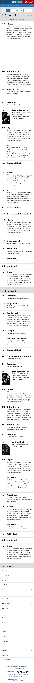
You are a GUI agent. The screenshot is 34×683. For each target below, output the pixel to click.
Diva (3, 613)
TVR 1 (3, 594)
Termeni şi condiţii (10, 674)
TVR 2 (3, 645)
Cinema (3, 5)
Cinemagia (17, 2)
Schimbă (30, 15)
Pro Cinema (5, 575)
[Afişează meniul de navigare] (28, 5)
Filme (12, 5)
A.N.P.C (22, 676)
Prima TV (4, 636)
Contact (19, 674)
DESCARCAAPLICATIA (30, 2)
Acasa (4, 627)
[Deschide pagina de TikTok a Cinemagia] (27, 672)
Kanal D (4, 632)
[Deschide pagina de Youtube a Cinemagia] (24, 672)
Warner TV (5, 608)
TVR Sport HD (6, 660)
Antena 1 (4, 580)
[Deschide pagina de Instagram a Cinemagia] (21, 672)
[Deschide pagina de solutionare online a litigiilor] (21, 679)
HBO (3, 617)
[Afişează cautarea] (32, 5)
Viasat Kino (5, 641)
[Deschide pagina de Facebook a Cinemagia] (18, 672)
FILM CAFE (5, 585)
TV (8, 5)
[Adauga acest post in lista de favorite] (3, 15)
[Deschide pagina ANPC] (12, 679)
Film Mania (5, 655)
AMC (3, 589)
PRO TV (4, 570)
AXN (3, 622)
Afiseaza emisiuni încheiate (17, 19)
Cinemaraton (5, 599)
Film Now (4, 650)
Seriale (17, 5)
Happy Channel (6, 603)
